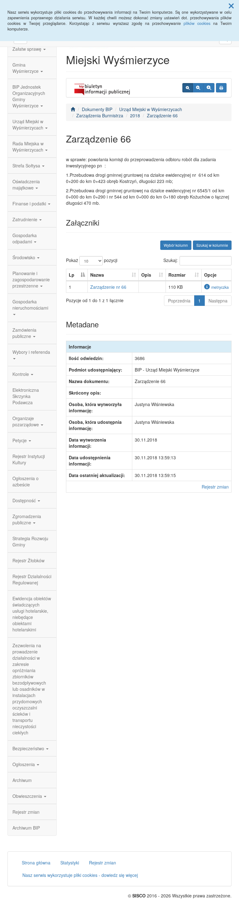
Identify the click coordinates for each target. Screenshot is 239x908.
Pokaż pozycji (91, 260)
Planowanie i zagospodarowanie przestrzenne (31, 279)
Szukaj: (170, 260)
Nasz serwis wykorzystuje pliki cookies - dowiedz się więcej (80, 875)
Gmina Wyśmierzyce (26, 68)
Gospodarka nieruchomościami (30, 304)
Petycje (20, 440)
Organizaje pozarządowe (26, 421)
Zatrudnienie (25, 219)
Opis (146, 275)
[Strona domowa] (73, 109)
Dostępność (24, 500)
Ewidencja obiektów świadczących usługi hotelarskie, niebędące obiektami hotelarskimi (31, 614)
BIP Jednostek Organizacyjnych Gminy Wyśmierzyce (28, 96)
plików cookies (197, 23)
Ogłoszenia (24, 764)
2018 (135, 115)
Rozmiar (176, 275)
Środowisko (24, 257)
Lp (71, 275)
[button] (231, 5)
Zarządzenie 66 (162, 115)
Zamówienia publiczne (24, 333)
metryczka (220, 287)
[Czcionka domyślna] (187, 87)
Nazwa (97, 275)
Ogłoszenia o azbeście (25, 481)
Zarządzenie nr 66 (108, 287)
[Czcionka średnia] (198, 87)
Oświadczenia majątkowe (26, 184)
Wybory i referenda (31, 352)
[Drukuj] (221, 87)
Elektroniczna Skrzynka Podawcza (25, 396)
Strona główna (36, 862)
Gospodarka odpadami (24, 238)
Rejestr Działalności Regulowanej (31, 579)
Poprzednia (179, 300)
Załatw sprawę (27, 49)
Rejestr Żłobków (28, 560)
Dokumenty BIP (97, 109)
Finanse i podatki (29, 203)
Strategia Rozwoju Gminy (30, 541)
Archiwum (22, 780)
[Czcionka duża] (208, 87)
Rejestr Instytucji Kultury (28, 459)
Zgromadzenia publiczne (26, 519)
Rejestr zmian (26, 812)
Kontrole (21, 374)
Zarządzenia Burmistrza (99, 115)
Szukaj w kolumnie (212, 245)
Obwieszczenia (27, 796)
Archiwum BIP (26, 828)
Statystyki (69, 862)
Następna (218, 300)
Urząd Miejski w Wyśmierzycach (28, 124)
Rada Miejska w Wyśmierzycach (28, 146)
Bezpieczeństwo (28, 748)
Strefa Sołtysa (26, 165)
